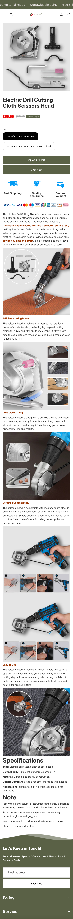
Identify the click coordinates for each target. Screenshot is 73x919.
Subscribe (36, 883)
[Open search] (11, 14)
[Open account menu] (61, 14)
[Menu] (4, 14)
